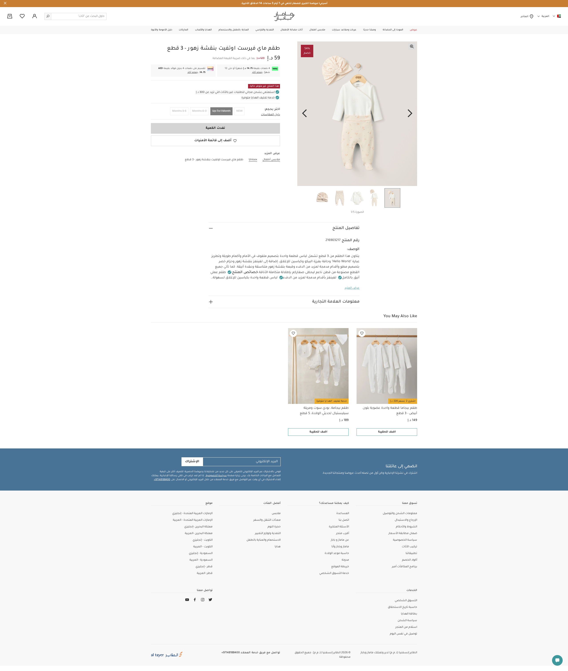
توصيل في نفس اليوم (403, 634)
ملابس (276, 513)
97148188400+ (162, 479)
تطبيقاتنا (411, 553)
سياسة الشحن (407, 620)
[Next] (304, 114)
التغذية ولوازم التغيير (268, 533)
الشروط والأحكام (406, 526)
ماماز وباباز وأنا (340, 546)
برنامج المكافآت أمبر (404, 566)
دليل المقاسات (270, 114)
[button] (413, 30)
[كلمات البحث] (48, 16)
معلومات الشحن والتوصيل (400, 513)
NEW (239, 111)
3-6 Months (179, 111)
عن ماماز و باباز (340, 540)
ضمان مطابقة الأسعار (403, 533)
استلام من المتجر (406, 627)
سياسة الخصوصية (216, 475)
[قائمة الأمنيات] (361, 333)
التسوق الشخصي (406, 600)
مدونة (345, 560)
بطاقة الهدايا (409, 614)
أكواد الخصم (409, 560)
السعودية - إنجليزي (201, 553)
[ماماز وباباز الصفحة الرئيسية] (284, 16)
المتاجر (525, 16)
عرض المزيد (352, 288)
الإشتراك (192, 462)
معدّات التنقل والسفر (267, 520)
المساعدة (342, 513)
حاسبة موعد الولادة (337, 553)
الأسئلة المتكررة (339, 526)
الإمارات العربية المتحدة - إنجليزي (192, 513)
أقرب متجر (342, 533)
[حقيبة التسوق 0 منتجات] (9, 16)
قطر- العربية (205, 573)
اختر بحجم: (272, 109)
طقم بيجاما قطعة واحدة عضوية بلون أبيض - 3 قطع (390, 411)
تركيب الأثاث (409, 546)
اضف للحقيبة (387, 432)
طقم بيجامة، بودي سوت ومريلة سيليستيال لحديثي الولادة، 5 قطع (324, 411)
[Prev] (410, 114)
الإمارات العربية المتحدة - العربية (193, 520)
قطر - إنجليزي (204, 566)
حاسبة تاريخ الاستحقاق (402, 607)
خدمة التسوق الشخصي (334, 573)
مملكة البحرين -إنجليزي (198, 526)
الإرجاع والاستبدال (406, 520)
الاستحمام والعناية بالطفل (264, 540)
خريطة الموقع (340, 566)
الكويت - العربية (203, 546)
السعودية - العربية (201, 560)
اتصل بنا (344, 520)
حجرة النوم (274, 526)
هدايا (278, 546)
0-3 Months (199, 111)
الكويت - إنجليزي (203, 540)
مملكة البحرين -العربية (199, 533)
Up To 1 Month (221, 111)
